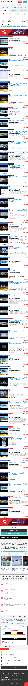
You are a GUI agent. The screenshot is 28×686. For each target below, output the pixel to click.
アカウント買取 (14, 10)
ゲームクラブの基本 (8, 673)
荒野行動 (2, 619)
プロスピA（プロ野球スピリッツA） (10, 654)
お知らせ (11, 675)
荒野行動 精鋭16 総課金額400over (16, 450)
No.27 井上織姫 (12, 258)
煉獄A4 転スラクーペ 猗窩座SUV (16, 60)
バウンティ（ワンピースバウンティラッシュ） (12, 651)
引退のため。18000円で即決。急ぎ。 (16, 120)
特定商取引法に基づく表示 (16, 679)
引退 (10, 390)
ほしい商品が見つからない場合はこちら (13, 533)
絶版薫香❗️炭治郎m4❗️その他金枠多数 (17, 462)
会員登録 (20, 1)
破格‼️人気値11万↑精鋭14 (14, 428)
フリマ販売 (4, 10)
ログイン (25, 1)
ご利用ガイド (15, 673)
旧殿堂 (10, 26)
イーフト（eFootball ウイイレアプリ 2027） (12, 660)
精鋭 (2, 26)
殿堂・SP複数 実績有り (13, 108)
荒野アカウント (12, 509)
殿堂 (6, 26)
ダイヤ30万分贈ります (13, 71)
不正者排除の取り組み (5, 680)
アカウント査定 (23, 10)
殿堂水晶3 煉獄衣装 (13, 331)
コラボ (23, 26)
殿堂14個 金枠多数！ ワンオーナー (16, 224)
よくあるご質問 (21, 673)
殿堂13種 (11, 48)
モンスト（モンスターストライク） (10, 657)
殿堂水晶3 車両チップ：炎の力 (15, 308)
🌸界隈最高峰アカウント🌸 (14, 38)
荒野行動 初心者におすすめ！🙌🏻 (15, 343)
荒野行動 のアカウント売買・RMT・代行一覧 (14, 7)
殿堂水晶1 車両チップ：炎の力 (15, 295)
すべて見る (14, 667)
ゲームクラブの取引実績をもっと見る (19, 623)
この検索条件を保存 (14, 530)
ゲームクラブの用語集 (5, 675)
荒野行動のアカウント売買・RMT (8, 539)
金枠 (14, 26)
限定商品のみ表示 (24, 20)
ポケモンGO (5, 663)
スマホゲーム (4, 648)
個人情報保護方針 (4, 679)
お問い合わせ (16, 675)
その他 (23, 648)
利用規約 (9, 679)
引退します (11, 368)
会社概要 (2, 673)
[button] (27, 635)
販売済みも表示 (24, 21)
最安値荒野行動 (12, 270)
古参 (18, 26)
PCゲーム (14, 648)
